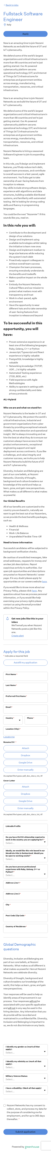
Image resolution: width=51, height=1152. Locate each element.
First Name (11, 674)
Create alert (17, 635)
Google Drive (25, 762)
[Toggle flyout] (19, 720)
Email (9, 707)
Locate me (9, 736)
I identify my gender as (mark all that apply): (23, 1048)
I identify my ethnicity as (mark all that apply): (23, 1062)
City (8, 904)
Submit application (25, 1131)
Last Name (11, 685)
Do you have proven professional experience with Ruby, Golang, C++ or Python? (23, 869)
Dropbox (25, 755)
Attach (25, 748)
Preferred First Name (16, 696)
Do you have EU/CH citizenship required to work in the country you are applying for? (25, 838)
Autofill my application (25, 662)
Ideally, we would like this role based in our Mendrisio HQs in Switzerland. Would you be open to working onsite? (25, 853)
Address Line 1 (13, 883)
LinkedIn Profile (13, 826)
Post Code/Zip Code (16, 915)
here (44, 581)
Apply (25, 33)
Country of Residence (16, 926)
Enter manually (26, 769)
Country (10, 718)
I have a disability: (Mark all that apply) (24, 1088)
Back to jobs (12, 5)
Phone (30, 718)
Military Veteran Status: (17, 1076)
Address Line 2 (13, 894)
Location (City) (13, 729)
